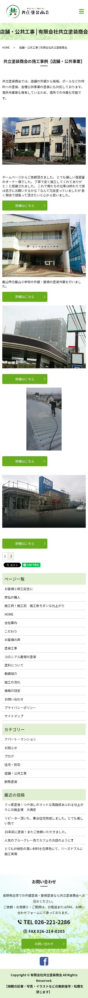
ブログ (9, 756)
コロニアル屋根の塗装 (20, 656)
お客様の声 (12, 639)
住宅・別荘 (12, 764)
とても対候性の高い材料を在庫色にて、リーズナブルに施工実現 (44, 851)
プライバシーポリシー (20, 707)
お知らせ (11, 747)
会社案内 (11, 622)
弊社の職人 (12, 597)
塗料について (14, 665)
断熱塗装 (11, 781)
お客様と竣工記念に (19, 589)
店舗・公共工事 (16, 773)
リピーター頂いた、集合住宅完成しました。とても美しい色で (44, 820)
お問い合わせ (14, 699)
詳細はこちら (24, 205)
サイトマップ (14, 716)
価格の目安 (12, 690)
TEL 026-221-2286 (46, 922)
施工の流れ (12, 682)
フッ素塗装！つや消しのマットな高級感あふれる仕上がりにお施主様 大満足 (44, 807)
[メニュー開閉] (81, 11)
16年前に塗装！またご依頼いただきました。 (36, 832)
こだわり (11, 631)
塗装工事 (11, 648)
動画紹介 (11, 673)
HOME (6, 47)
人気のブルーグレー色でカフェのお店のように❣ (39, 840)
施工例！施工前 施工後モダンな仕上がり (35, 605)
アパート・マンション (20, 739)
